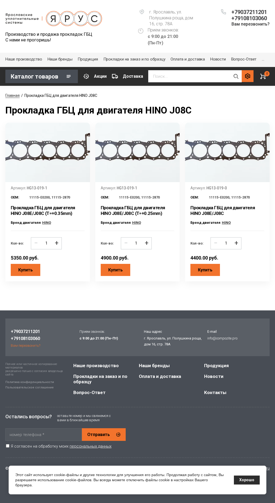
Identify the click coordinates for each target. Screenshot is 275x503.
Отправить (98, 434)
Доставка (133, 76)
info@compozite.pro (222, 338)
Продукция (88, 59)
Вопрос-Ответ (244, 59)
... (263, 59)
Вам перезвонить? (250, 24)
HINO (46, 223)
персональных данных (90, 446)
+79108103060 (249, 18)
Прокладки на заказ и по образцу (134, 59)
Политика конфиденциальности (29, 382)
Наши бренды (60, 59)
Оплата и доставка (188, 59)
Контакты (215, 392)
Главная (12, 95)
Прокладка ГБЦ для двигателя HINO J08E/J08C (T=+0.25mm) (133, 210)
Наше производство (23, 59)
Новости (218, 59)
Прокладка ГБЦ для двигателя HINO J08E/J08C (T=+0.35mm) (43, 210)
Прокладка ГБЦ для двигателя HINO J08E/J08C (222, 210)
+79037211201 (249, 12)
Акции (100, 76)
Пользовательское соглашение (29, 387)
